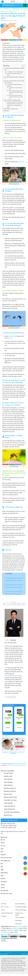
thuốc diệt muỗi (12, 336)
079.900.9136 (15, 928)
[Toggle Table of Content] (22, 66)
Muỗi (2, 869)
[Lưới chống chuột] (16, 711)
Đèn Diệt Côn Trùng (6, 893)
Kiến (2, 851)
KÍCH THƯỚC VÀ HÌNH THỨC (12, 100)
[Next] (24, 718)
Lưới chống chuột (16, 718)
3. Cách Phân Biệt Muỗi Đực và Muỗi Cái (14, 85)
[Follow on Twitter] (11, 697)
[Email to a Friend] (12, 604)
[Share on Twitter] (9, 604)
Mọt (2, 866)
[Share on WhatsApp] (4, 604)
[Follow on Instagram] (9, 697)
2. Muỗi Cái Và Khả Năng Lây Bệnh (14, 74)
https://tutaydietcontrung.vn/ (12, 675)
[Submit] (24, 5)
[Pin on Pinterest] (15, 604)
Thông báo (20, 9)
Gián (2, 848)
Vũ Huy (14, 20)
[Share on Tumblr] (21, 604)
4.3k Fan (5, 934)
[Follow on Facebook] (6, 697)
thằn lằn (3, 878)
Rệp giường (4, 872)
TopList (3, 884)
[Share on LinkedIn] (18, 604)
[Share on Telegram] (24, 604)
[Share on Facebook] (7, 604)
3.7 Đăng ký (13, 934)
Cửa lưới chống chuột (5, 718)
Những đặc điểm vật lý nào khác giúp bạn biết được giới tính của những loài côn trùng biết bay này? (15, 104)
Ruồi (2, 875)
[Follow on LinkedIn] (14, 697)
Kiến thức (3, 854)
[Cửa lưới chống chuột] (5, 711)
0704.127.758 (19, 926)
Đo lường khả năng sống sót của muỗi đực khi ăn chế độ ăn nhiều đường (16, 92)
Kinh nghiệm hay (5, 860)
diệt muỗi (9, 338)
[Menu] (2, 1)
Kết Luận (6, 110)
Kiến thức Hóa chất (6, 857)
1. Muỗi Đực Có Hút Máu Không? (15, 71)
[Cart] (25, 2)
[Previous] (4, 718)
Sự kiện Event (10, 9)
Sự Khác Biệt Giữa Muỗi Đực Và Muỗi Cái (14, 69)
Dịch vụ (3, 845)
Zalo (20, 934)
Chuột (2, 842)
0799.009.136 (11, 930)
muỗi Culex (21, 161)
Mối (2, 863)
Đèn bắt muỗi (4, 890)
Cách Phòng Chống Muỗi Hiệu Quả (15, 88)
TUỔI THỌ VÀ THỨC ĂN (11, 109)
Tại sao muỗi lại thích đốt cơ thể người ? (14, 78)
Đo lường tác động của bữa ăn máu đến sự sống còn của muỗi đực (15, 97)
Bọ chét (3, 839)
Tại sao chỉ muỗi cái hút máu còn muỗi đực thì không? (14, 81)
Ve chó (3, 887)
